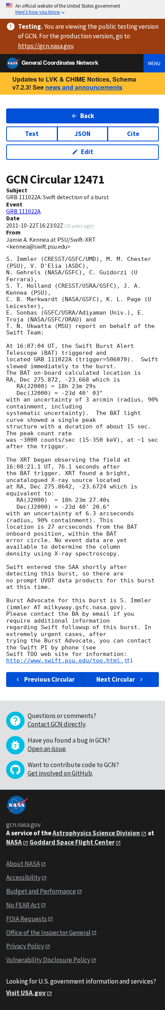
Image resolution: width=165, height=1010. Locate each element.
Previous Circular (49, 679)
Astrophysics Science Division (96, 833)
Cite (133, 134)
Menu (154, 63)
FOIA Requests (26, 919)
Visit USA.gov (26, 993)
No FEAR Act (23, 905)
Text (32, 134)
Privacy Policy (25, 946)
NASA (14, 842)
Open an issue (47, 748)
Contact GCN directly (56, 724)
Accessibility (23, 877)
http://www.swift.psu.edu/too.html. (65, 660)
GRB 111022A (23, 211)
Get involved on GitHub (60, 773)
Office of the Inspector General (48, 932)
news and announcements (83, 87)
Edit (87, 152)
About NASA (23, 863)
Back (87, 115)
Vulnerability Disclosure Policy (48, 960)
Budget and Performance (41, 891)
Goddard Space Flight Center (72, 842)
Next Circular (115, 679)
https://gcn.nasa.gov (45, 46)
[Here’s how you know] (82, 9)
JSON (82, 134)
